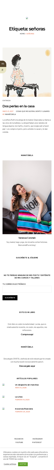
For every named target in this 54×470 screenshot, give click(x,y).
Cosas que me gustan (25, 111)
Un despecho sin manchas (27, 385)
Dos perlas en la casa (19, 106)
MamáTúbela (10, 114)
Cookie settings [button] (10, 464)
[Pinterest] (34, 10)
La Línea (18, 397)
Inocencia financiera (24, 409)
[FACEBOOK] (19, 10)
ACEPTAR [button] (23, 464)
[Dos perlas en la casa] (27, 72)
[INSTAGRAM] (24, 10)
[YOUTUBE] (29, 10)
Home (22, 34)
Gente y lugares (42, 111)
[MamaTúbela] (27, 18)
